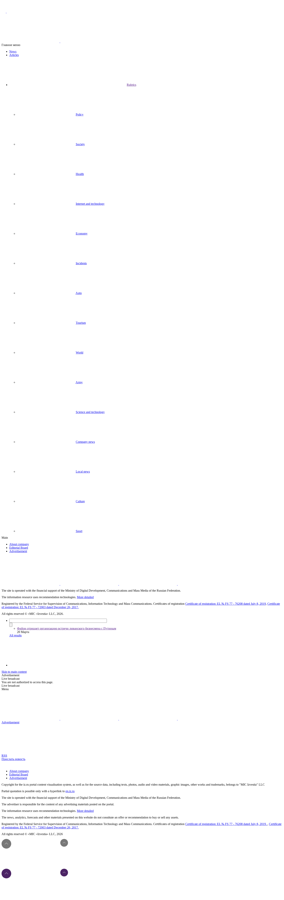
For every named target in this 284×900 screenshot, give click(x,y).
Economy (82, 233)
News (12, 51)
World (79, 352)
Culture (80, 501)
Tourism (81, 322)
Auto (79, 293)
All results (15, 635)
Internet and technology (90, 203)
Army (79, 382)
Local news (83, 471)
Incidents (81, 263)
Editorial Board (18, 547)
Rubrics (131, 84)
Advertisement (18, 551)
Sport (79, 531)
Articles (14, 55)
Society (80, 144)
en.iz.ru (70, 791)
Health (80, 174)
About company (19, 544)
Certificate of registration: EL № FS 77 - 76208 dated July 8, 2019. (226, 824)
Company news (85, 441)
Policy (79, 114)
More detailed (85, 597)
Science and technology (90, 412)
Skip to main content (14, 671)
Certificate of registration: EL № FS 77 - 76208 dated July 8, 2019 (225, 603)
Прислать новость (13, 759)
